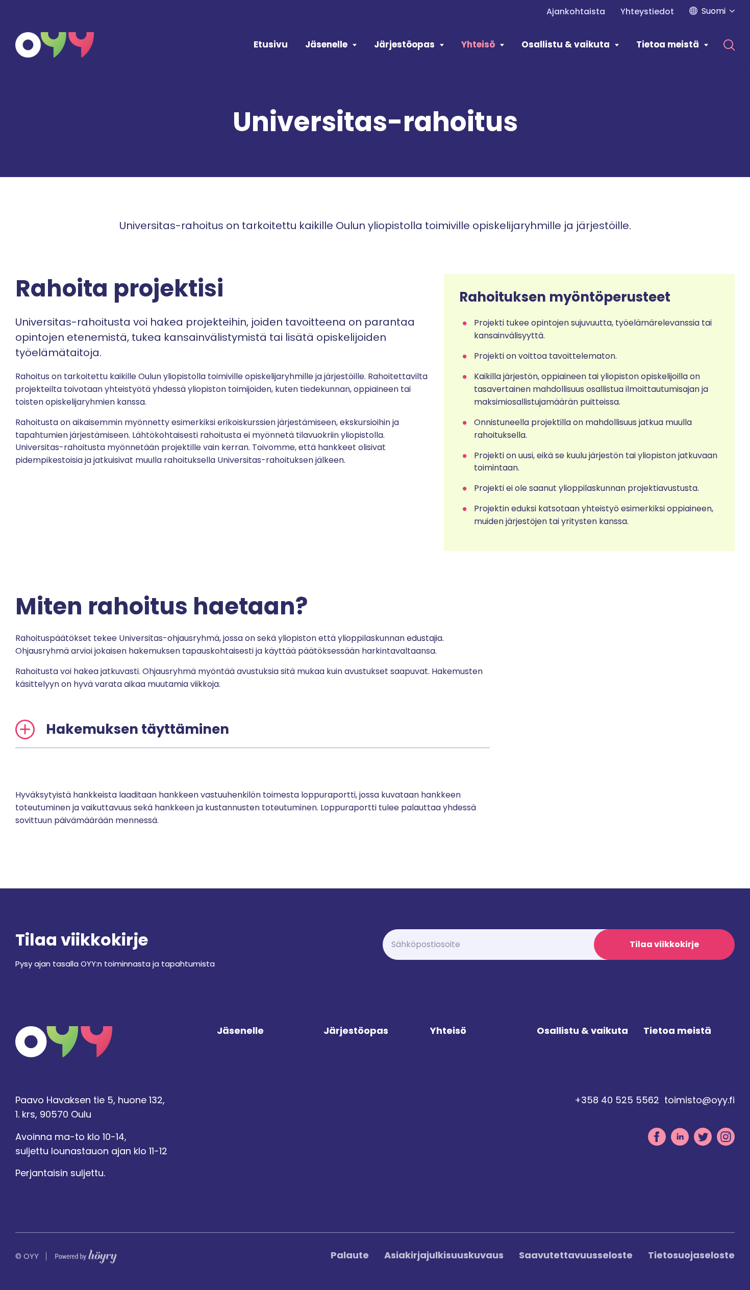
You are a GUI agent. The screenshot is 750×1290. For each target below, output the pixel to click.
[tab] (252, 729)
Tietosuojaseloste (691, 1255)
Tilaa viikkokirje (664, 944)
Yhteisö (478, 44)
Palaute (350, 1255)
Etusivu (271, 44)
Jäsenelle (326, 44)
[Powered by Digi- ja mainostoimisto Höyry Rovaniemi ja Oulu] (86, 1254)
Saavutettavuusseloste (576, 1255)
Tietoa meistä (667, 44)
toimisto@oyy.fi (699, 1100)
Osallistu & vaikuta (565, 44)
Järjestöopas (404, 44)
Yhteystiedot (647, 11)
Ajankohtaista (575, 11)
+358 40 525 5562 (616, 1100)
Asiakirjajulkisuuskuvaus (444, 1255)
